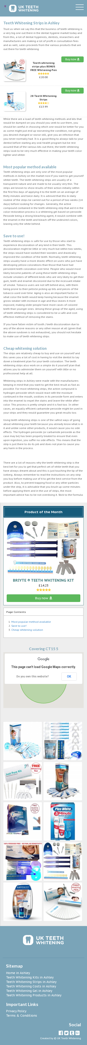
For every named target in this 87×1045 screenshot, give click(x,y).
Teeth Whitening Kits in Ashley (30, 977)
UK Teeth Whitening (69, 1038)
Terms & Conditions (21, 1016)
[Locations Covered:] (5, 6)
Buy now (71, 59)
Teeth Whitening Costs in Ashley (31, 986)
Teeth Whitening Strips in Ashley (31, 982)
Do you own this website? (33, 676)
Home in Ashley (18, 973)
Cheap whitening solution (27, 629)
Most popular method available (31, 621)
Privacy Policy (16, 1011)
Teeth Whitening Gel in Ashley (29, 991)
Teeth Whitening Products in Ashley (33, 995)
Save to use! (19, 625)
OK (69, 676)
